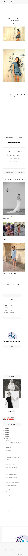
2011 (6, 434)
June (7, 495)
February (8, 440)
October (7, 503)
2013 (6, 509)
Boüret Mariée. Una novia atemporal (11, 217)
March (7, 489)
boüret (11, 164)
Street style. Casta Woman (11, 467)
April (7, 491)
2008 (6, 428)
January (7, 438)
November (8, 505)
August (7, 499)
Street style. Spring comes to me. (13, 482)
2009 (6, 430)
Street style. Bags (9, 479)
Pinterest (12, 312)
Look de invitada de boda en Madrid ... (12, 238)
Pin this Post (15, 161)
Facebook (6, 301)
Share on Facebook (14, 155)
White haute (8, 450)
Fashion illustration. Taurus (11, 477)
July (6, 497)
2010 (6, 432)
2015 (6, 513)
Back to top (21, 554)
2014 (6, 511)
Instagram (12, 301)
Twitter (12, 307)
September (8, 501)
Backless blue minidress (11, 453)
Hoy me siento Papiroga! (11, 461)
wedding (20, 164)
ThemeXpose (14, 549)
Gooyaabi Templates (7, 552)
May (7, 493)
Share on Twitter (14, 158)
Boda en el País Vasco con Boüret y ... (11, 274)
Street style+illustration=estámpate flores (12, 457)
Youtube (6, 307)
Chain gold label (9, 447)
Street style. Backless (10, 444)
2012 (6, 436)
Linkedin (6, 312)
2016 (6, 515)
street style (15, 164)
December (8, 507)
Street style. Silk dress (10, 464)
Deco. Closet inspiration (11, 474)
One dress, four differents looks (12, 442)
